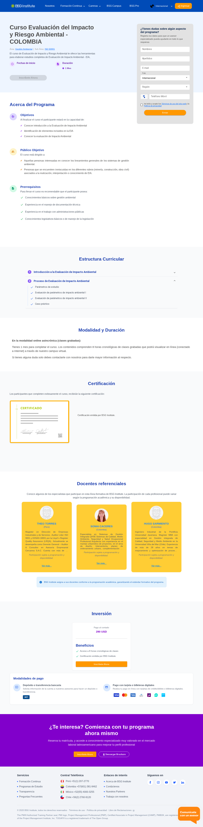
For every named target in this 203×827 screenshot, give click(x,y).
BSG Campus (114, 6)
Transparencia (26, 791)
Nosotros (50, 6)
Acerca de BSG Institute (118, 781)
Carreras (95, 6)
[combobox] (165, 78)
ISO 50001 (50, 49)
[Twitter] (174, 782)
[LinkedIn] (183, 782)
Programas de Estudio (31, 786)
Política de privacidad (153, 106)
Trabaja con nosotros (117, 796)
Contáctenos (112, 786)
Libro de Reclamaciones (120, 810)
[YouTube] (166, 782)
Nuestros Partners (115, 791)
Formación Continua (72, 6)
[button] (101, 272)
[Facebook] (150, 782)
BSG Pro (134, 6)
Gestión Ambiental (23, 49)
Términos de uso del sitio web (174, 104)
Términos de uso (77, 810)
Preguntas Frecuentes (31, 796)
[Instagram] (158, 782)
